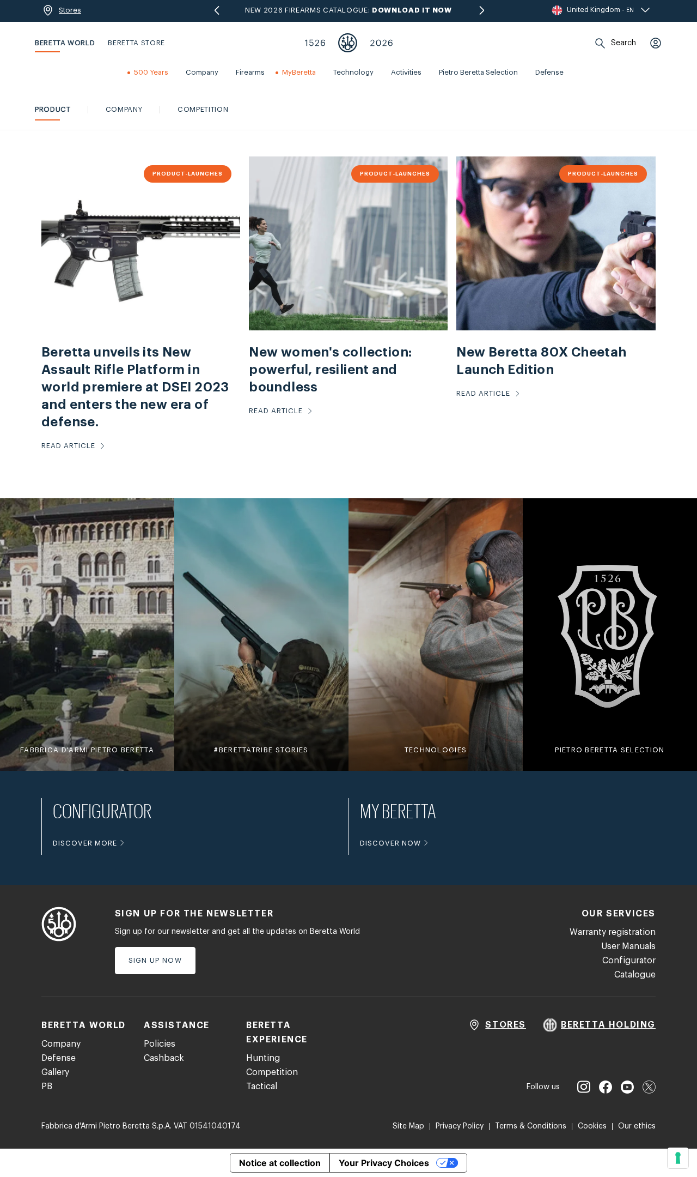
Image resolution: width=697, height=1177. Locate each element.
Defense (58, 1058)
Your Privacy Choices (384, 1162)
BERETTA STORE (136, 42)
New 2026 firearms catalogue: (348, 10)
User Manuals (628, 946)
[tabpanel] (348, 305)
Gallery (55, 1072)
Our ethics (637, 1126)
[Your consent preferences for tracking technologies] (678, 1158)
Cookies (592, 1126)
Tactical (261, 1086)
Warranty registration (613, 932)
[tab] (53, 109)
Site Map (408, 1126)
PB (46, 1086)
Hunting (263, 1058)
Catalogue (635, 974)
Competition (272, 1072)
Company (61, 1044)
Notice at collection (280, 1162)
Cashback (164, 1058)
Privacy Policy (460, 1126)
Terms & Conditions (530, 1126)
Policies (159, 1044)
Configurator (629, 960)
